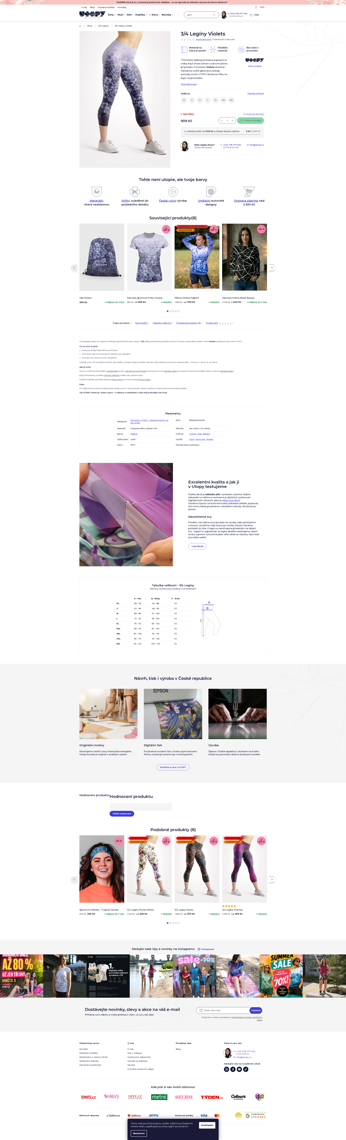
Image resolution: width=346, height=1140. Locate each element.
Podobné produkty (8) (188, 323)
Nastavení (139, 1133)
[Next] (272, 268)
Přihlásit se (255, 1010)
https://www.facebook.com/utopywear (233, 1069)
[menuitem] (112, 15)
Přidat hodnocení (122, 813)
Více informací (188, 84)
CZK (262, 7)
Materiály (96, 200)
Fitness (209, 439)
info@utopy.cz (256, 145)
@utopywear (245, 1069)
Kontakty (122, 7)
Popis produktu (121, 323)
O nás (84, 7)
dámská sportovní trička (135, 371)
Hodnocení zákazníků (139, 1057)
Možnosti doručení (255, 114)
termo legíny (144, 379)
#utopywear (207, 949)
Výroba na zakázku (138, 1061)
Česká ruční (167, 200)
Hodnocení (219, 323)
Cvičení (192, 434)
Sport (192, 439)
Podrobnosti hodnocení (223, 39)
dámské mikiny (170, 371)
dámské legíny (227, 371)
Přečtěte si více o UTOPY (173, 767)
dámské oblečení (112, 375)
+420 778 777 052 (238, 13)
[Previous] (74, 268)
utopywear (226, 1069)
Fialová (134, 434)
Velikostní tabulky (89, 1061)
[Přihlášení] (256, 7)
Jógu (199, 434)
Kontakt (83, 1049)
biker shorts (117, 379)
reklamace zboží (231, 500)
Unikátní (204, 200)
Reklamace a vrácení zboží (93, 1057)
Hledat (214, 14)
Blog (92, 7)
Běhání (206, 434)
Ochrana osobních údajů (140, 1069)
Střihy (126, 200)
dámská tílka (112, 371)
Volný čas (200, 439)
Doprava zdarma (246, 200)
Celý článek (197, 546)
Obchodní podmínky (90, 1065)
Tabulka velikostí (162, 323)
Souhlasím (207, 1125)
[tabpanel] (102, 264)
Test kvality (141, 323)
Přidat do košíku (252, 120)
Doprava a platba (106, 7)
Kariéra (131, 1065)
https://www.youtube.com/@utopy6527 (239, 1069)
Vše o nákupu (135, 1053)
